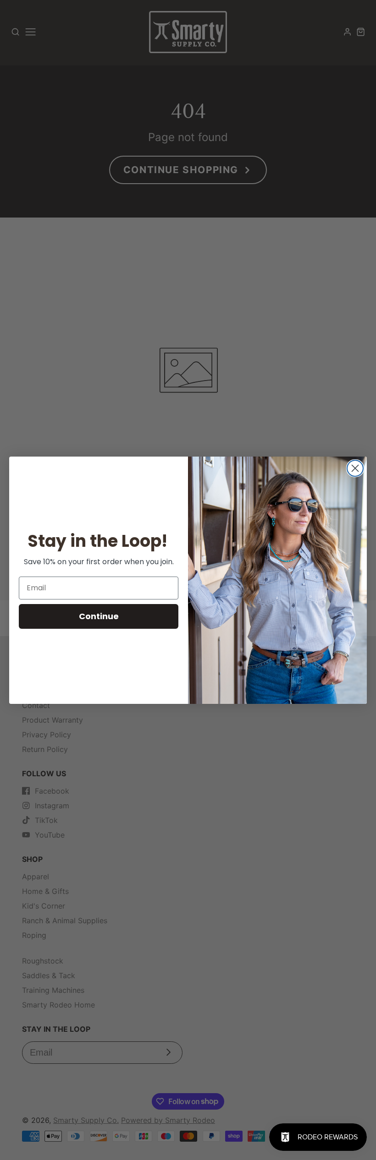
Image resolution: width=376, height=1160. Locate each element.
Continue (99, 616)
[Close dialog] (355, 468)
